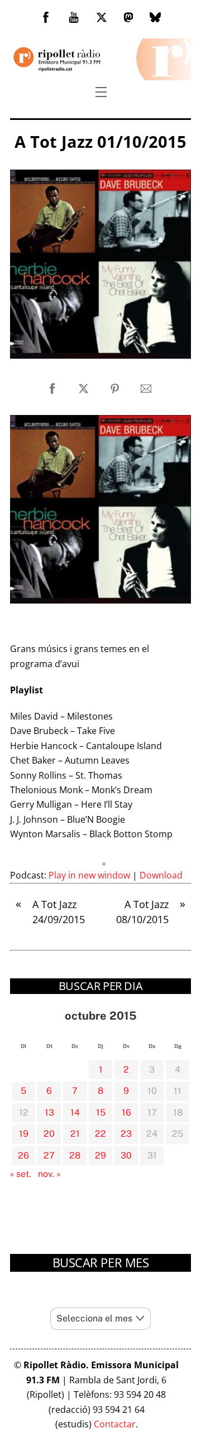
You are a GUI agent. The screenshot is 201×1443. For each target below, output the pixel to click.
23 (126, 1133)
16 (126, 1112)
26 (23, 1155)
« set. (20, 1174)
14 (75, 1112)
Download (161, 875)
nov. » (49, 1174)
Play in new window (89, 875)
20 (49, 1133)
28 (74, 1155)
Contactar (115, 1424)
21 (75, 1133)
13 (49, 1112)
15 (101, 1112)
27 (49, 1155)
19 (23, 1133)
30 (126, 1155)
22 (100, 1133)
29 (100, 1155)
